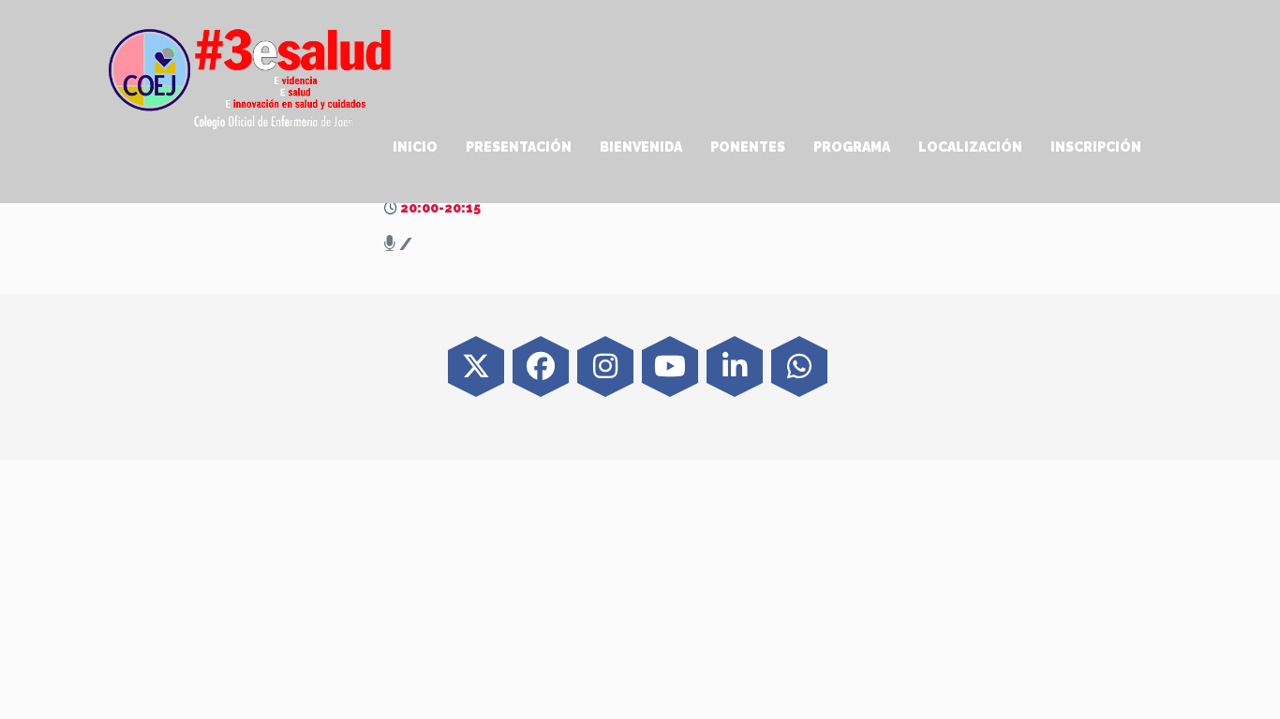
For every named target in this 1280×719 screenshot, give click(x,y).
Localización (970, 146)
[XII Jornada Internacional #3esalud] (251, 77)
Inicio (415, 146)
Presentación (519, 146)
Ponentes (747, 146)
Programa (851, 146)
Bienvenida (641, 146)
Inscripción (1095, 146)
